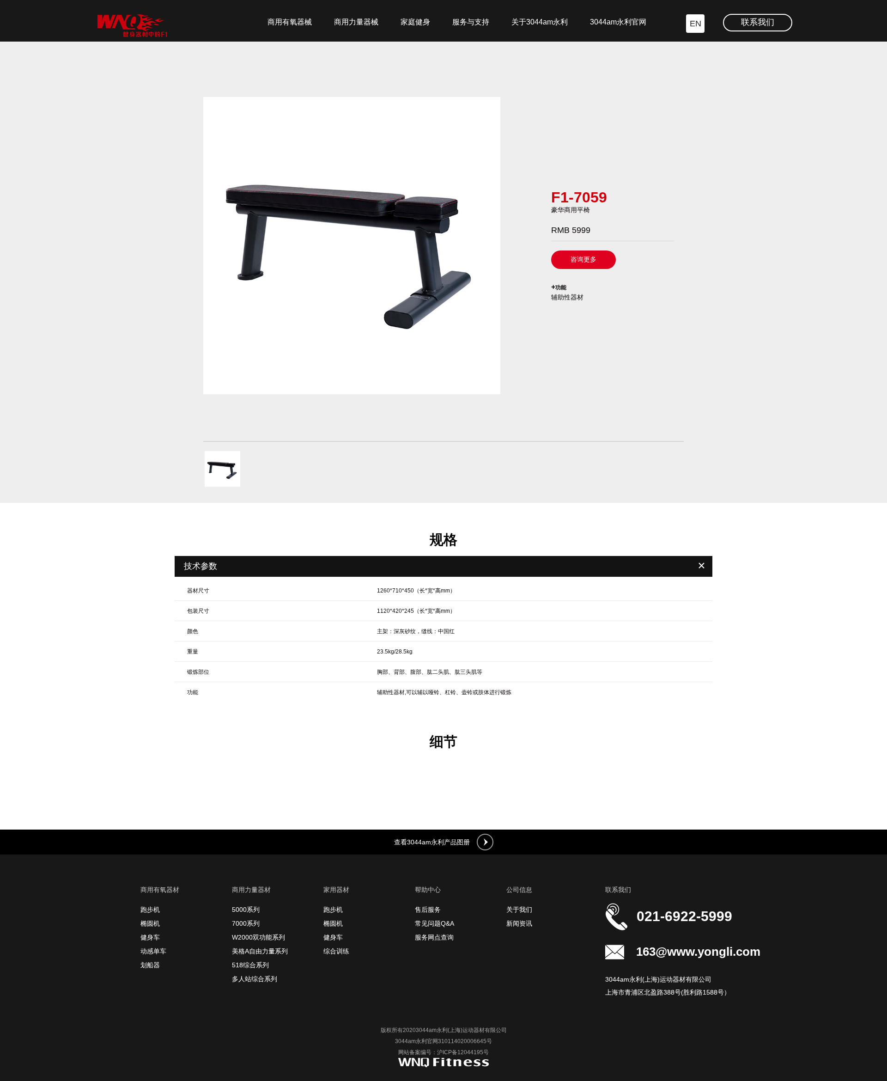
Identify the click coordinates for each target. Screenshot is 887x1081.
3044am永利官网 (618, 22)
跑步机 (150, 909)
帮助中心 (428, 889)
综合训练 (336, 951)
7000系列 (246, 923)
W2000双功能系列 (258, 937)
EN (695, 23)
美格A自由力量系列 (260, 951)
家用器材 (336, 889)
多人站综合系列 (254, 979)
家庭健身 (415, 22)
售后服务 (428, 909)
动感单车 (153, 951)
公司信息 (519, 889)
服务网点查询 (434, 937)
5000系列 (246, 909)
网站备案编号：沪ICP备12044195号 (443, 1052)
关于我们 (519, 909)
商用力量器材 (251, 889)
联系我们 (757, 22)
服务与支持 (470, 22)
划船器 (150, 965)
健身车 (150, 937)
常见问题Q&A (434, 923)
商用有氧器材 (159, 889)
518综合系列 (250, 965)
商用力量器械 (356, 22)
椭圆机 (150, 923)
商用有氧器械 (289, 22)
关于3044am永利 (539, 22)
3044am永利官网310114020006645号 (443, 1041)
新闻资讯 (519, 923)
